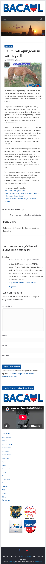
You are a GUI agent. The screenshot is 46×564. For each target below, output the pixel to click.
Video (4, 493)
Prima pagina (6, 469)
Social (4, 472)
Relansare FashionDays (14, 209)
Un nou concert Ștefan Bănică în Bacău (25, 215)
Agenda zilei (6, 437)
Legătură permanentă (32, 260)
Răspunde (12, 287)
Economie (5, 451)
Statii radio (6, 479)
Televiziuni (6, 483)
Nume (4, 335)
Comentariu (7, 306)
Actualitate (8, 46)
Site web (5, 356)
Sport (4, 476)
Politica (4, 465)
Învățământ (6, 500)
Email (4, 345)
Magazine (5, 458)
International (6, 455)
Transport (5, 486)
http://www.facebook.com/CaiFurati (23, 282)
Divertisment (6, 448)
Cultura (4, 441)
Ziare (4, 497)
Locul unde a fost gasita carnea (15, 191)
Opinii (4, 462)
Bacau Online (20, 60)
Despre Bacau (7, 444)
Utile (3, 490)
